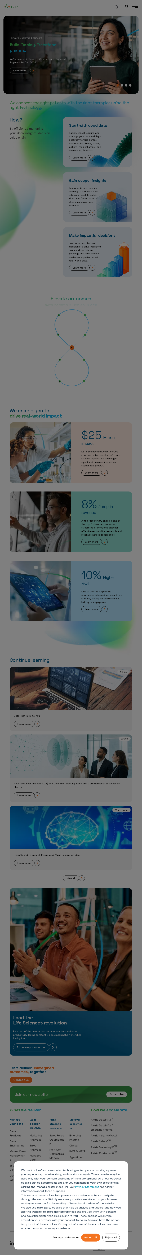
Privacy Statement (87, 1187)
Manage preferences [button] (66, 1237)
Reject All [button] (111, 1237)
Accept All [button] (90, 1237)
